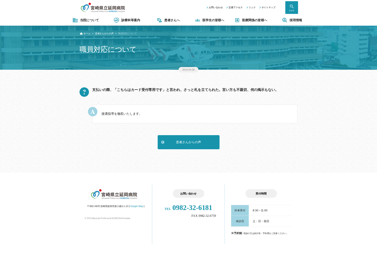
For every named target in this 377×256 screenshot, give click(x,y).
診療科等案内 (130, 20)
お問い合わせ (216, 7)
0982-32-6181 (188, 208)
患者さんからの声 (104, 33)
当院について (89, 20)
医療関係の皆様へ (254, 20)
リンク (252, 7)
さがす (291, 11)
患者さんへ (172, 20)
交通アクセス (235, 7)
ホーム (87, 33)
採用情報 (296, 20)
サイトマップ (268, 7)
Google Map (136, 206)
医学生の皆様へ (213, 20)
